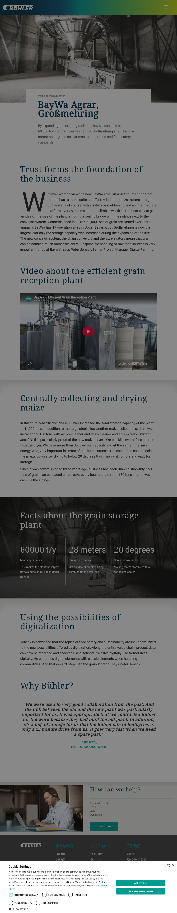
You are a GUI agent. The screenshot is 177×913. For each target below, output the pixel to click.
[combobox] (168, 865)
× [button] (173, 865)
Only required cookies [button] (140, 891)
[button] (60, 908)
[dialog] (88, 887)
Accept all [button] (140, 883)
